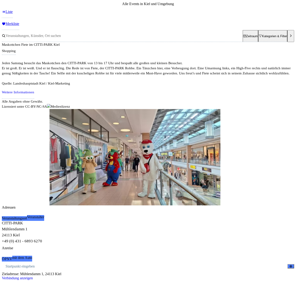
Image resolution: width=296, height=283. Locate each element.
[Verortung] (290, 266)
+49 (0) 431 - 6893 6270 (22, 241)
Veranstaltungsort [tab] (14, 218)
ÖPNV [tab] (7, 259)
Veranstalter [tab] (35, 217)
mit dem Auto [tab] (22, 258)
